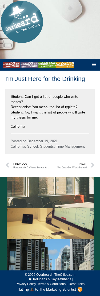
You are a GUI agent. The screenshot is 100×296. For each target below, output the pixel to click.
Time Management (70, 146)
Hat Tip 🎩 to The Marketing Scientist (47, 289)
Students (47, 146)
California (18, 146)
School (32, 146)
